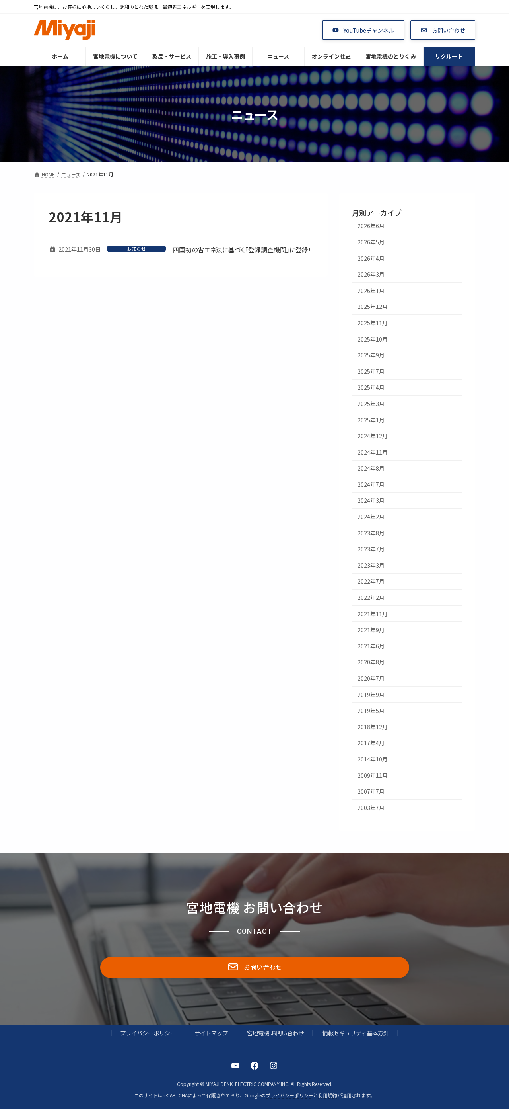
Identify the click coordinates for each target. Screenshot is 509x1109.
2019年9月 (371, 695)
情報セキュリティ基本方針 (355, 1033)
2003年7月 (371, 808)
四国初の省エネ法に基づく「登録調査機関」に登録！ (242, 249)
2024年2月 (371, 517)
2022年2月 (371, 597)
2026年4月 (371, 258)
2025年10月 (372, 339)
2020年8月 (371, 662)
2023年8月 (371, 533)
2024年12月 (372, 436)
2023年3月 (371, 565)
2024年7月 (371, 484)
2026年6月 (371, 226)
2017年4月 (371, 743)
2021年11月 (372, 614)
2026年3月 (371, 274)
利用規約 (327, 1095)
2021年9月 (371, 630)
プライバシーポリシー (148, 1033)
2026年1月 (371, 291)
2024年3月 (371, 500)
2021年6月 (371, 646)
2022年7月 (371, 581)
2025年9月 (371, 355)
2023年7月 (371, 549)
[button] (363, 30)
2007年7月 (371, 791)
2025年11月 (372, 323)
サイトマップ (211, 1033)
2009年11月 (372, 775)
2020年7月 (371, 678)
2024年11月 (372, 452)
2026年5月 (371, 242)
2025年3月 (371, 404)
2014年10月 (372, 759)
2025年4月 (371, 387)
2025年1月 (371, 420)
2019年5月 (371, 711)
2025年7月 (371, 371)
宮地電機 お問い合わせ (275, 1033)
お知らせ (136, 249)
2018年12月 (372, 727)
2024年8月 (371, 468)
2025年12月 (372, 306)
